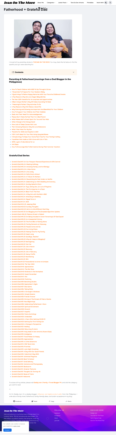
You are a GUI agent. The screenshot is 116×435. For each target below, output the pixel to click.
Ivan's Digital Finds (95, 418)
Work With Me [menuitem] (101, 2)
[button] (106, 2)
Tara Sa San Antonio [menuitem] (77, 2)
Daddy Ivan (93, 413)
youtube (56, 420)
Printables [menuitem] (90, 2)
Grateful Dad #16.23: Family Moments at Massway (29, 224)
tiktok (56, 418)
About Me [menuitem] (41, 2)
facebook (57, 413)
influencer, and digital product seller (50, 394)
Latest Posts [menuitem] (62, 2)
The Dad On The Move (96, 415)
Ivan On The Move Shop (97, 420)
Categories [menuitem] (50, 2)
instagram (57, 415)
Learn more (16, 426)
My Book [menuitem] (43, 8)
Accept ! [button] (7, 430)
